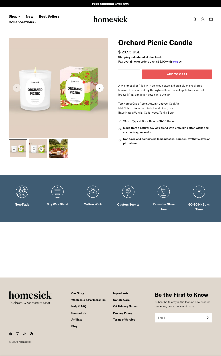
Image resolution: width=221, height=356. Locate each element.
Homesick (25, 341)
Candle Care (121, 300)
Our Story (77, 293)
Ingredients (120, 293)
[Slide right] (99, 88)
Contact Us (78, 313)
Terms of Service (124, 319)
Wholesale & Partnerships (88, 300)
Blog (74, 326)
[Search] (194, 19)
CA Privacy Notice (125, 306)
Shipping (124, 57)
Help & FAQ (78, 306)
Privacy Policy (122, 313)
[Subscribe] (207, 317)
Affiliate (76, 319)
